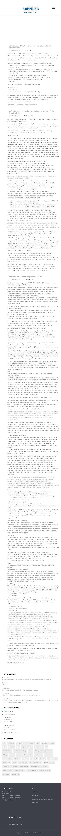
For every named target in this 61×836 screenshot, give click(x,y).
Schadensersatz (24, 766)
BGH (38, 743)
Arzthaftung (31, 743)
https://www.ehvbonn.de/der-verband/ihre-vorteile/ (22, 104)
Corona (52, 743)
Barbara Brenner (15, 50)
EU (46, 747)
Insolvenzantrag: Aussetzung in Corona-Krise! (25, 277)
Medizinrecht (34, 758)
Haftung (5, 755)
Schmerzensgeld (35, 766)
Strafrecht (44, 766)
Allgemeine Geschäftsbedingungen (42, 799)
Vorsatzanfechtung (7, 770)
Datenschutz (35, 795)
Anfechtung (11, 743)
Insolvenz (19, 755)
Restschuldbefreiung (49, 762)
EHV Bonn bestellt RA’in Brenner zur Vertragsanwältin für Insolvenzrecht (30, 47)
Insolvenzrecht (48, 755)
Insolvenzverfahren (7, 758)
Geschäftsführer (7, 751)
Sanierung (15, 766)
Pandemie (42, 758)
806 (3, 685)
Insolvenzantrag (28, 755)
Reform (14, 762)
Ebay (18, 747)
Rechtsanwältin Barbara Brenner (35, 833)
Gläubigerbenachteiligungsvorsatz (43, 751)
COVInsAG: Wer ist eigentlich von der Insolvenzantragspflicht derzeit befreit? (31, 112)
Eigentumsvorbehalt (27, 747)
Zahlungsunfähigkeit (32, 770)
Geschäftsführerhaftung (20, 751)
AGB (4, 743)
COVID (4, 747)
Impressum (35, 792)
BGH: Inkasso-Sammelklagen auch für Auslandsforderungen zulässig (20, 690)
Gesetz (30, 751)
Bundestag (44, 743)
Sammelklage (6, 766)
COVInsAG (11, 747)
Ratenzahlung (6, 762)
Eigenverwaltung (39, 747)
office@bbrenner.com (9, 714)
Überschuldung (15, 774)
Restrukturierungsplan (35, 762)
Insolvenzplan (38, 755)
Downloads (35, 802)
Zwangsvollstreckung (45, 770)
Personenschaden (52, 758)
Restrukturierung (23, 762)
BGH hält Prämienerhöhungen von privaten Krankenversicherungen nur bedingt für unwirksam (26, 679)
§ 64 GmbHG (6, 774)
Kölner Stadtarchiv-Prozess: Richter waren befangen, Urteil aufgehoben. (21, 695)
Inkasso (12, 755)
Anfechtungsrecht (21, 743)
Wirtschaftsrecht (19, 770)
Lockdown (25, 758)
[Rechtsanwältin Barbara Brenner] (31, 9)
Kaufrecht (17, 758)
